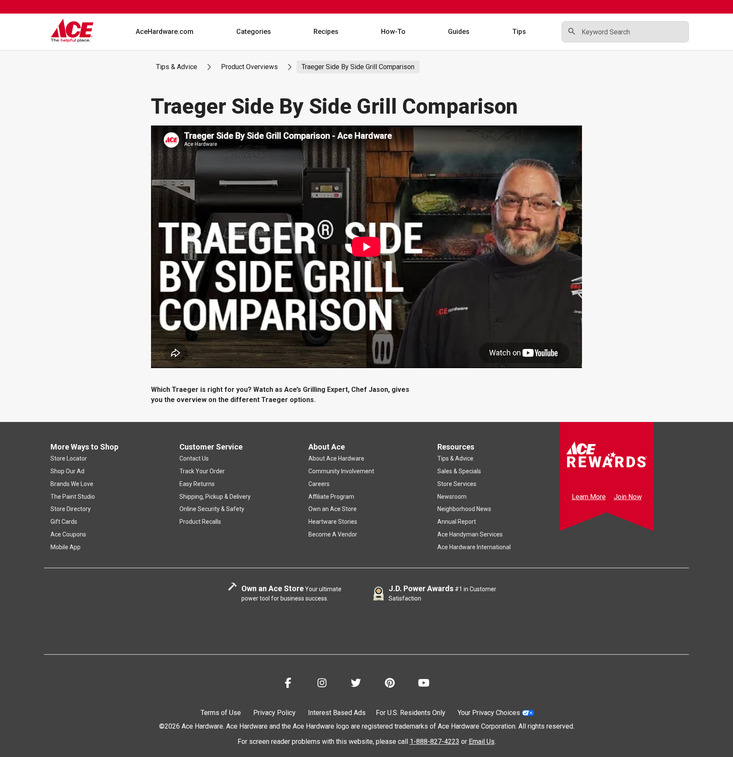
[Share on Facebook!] (288, 684)
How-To (393, 32)
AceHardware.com (164, 32)
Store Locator (68, 458)
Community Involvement (341, 471)
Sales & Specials (459, 471)
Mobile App (65, 547)
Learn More (589, 497)
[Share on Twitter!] (356, 684)
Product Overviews (249, 67)
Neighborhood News (464, 509)
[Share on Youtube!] (423, 684)
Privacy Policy (274, 713)
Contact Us (194, 458)
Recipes (326, 32)
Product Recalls (200, 521)
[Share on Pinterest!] (389, 684)
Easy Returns (197, 483)
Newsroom (452, 496)
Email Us (482, 741)
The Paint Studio (72, 496)
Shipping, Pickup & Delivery (215, 496)
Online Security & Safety (211, 509)
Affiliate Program (331, 496)
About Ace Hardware (336, 458)
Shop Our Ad (67, 471)
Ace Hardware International (474, 547)
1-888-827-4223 (434, 741)
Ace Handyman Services (470, 534)
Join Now (628, 497)
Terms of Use (221, 713)
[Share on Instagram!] (322, 684)
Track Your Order (202, 471)
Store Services (456, 483)
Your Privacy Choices (489, 713)
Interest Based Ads (337, 713)
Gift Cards (63, 521)
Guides (459, 32)
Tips (519, 32)
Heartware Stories (332, 521)
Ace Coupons (68, 534)
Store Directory (70, 509)
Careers (319, 483)
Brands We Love (71, 483)
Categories (253, 32)
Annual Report (456, 521)
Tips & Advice (176, 67)
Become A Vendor (332, 534)
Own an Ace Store (332, 509)
